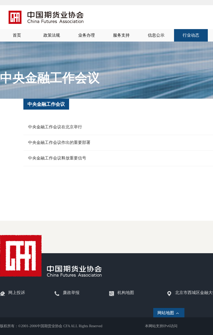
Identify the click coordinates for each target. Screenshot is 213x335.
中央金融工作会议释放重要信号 (57, 158)
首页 (17, 35)
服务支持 (121, 35)
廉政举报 (71, 292)
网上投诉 (16, 292)
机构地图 (125, 292)
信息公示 (156, 35)
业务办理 (86, 35)
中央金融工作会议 (46, 104)
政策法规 (51, 35)
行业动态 (191, 35)
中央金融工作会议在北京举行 (55, 127)
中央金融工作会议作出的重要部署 (59, 142)
